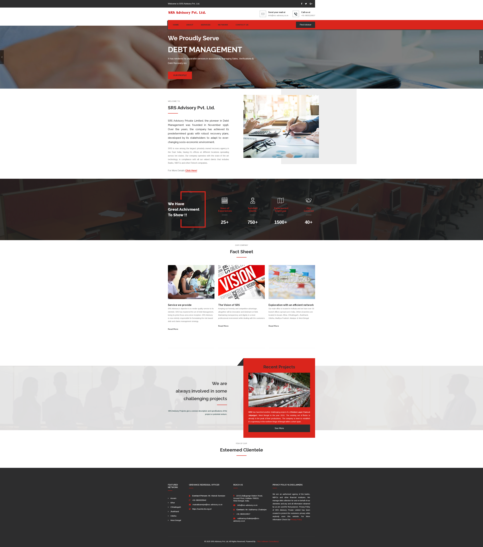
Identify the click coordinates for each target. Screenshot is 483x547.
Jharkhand (174, 511)
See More (279, 428)
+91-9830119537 (243, 514)
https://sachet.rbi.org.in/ (202, 509)
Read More (173, 329)
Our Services (180, 75)
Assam (173, 498)
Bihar (172, 503)
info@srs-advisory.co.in (278, 15)
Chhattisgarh (175, 507)
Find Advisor (305, 25)
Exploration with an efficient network (291, 304)
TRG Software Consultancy (268, 541)
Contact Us (242, 25)
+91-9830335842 (199, 500)
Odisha (173, 516)
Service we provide (180, 304)
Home (176, 25)
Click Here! (191, 170)
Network (223, 25)
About (189, 25)
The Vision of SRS (229, 304)
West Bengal (175, 520)
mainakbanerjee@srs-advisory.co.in (207, 504)
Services (205, 25)
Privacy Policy (296, 520)
